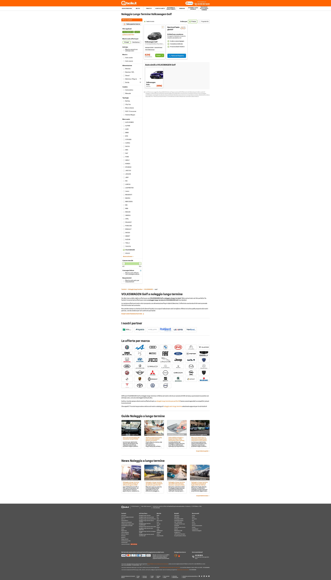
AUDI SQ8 (176, 525)
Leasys (193, 527)
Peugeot (159, 532)
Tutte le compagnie (196, 530)
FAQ (193, 520)
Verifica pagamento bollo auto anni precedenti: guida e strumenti (154, 439)
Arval (193, 522)
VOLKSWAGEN (148, 289)
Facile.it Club (124, 542)
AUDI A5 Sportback (178, 520)
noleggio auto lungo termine (173, 406)
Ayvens (193, 524)
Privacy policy (138, 577)
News (122, 529)
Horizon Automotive (197, 525)
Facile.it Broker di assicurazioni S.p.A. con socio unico (157, 563)
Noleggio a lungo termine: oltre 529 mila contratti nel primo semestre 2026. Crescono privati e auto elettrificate (177, 485)
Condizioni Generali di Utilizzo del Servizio (128, 577)
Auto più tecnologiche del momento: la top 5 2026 (131, 438)
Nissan (158, 527)
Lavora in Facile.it (129, 544)
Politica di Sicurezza (145, 577)
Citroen (158, 524)
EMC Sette (176, 517)
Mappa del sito (124, 539)
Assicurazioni (127, 8)
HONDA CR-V (177, 532)
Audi (158, 518)
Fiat (157, 517)
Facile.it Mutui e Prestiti (126, 525)
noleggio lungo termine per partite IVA (168, 401)
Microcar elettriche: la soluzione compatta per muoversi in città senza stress (199, 440)
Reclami (123, 537)
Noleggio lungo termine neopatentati (145, 524)
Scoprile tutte (160, 535)
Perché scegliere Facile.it (127, 517)
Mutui (138, 8)
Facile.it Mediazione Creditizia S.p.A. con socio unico (169, 567)
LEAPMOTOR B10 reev (179, 524)
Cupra (158, 534)
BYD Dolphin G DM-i (178, 518)
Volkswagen (160, 530)
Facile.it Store (124, 520)
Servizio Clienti (125, 534)
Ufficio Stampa (125, 532)
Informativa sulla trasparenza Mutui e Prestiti (190, 577)
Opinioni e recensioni (126, 522)
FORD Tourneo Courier (179, 527)
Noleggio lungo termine (135, 289)
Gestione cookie (158, 577)
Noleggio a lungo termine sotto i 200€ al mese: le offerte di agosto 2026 (131, 483)
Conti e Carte (160, 8)
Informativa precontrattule (175, 577)
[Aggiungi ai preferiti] (162, 27)
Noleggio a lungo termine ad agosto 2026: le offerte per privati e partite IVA (154, 483)
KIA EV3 (176, 529)
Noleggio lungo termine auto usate (147, 526)
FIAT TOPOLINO (178, 522)
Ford (158, 522)
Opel (158, 525)
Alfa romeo (159, 520)
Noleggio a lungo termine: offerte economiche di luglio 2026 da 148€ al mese (199, 484)
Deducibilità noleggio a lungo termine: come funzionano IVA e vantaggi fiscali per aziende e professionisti (177, 440)
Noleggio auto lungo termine (204, 8)
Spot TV (123, 518)
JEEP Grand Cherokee (179, 534)
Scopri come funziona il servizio (131, 314)
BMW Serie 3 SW (178, 530)
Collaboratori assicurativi (127, 524)
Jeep (158, 529)
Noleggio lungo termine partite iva (147, 518)
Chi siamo (123, 515)
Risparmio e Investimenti (171, 8)
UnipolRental (195, 529)
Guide (193, 515)
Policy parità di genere (166, 577)
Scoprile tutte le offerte (180, 535)
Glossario (194, 518)
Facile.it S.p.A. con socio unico (183, 569)
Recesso (123, 535)
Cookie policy (152, 577)
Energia (182, 8)
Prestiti (149, 8)
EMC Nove (176, 515)
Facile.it (124, 289)
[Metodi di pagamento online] (136, 555)
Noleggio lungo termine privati (146, 517)
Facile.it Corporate (125, 540)
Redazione (124, 530)
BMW (158, 515)
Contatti (123, 527)
